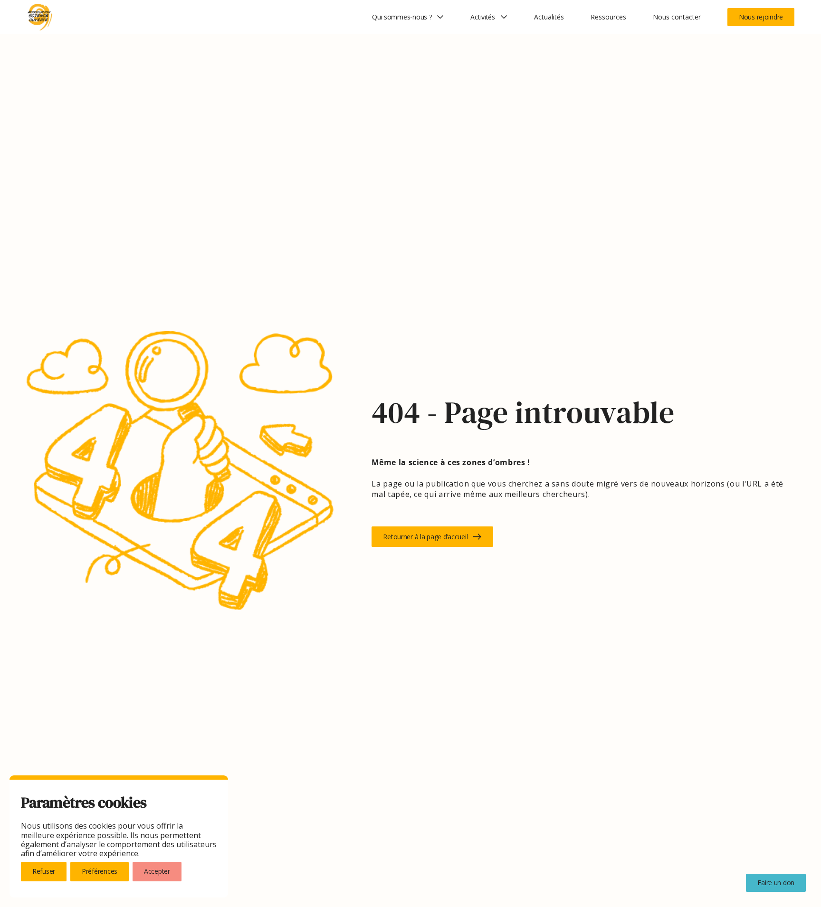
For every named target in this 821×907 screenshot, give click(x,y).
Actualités (549, 17)
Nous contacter (677, 17)
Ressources (608, 17)
